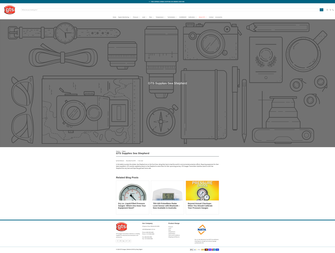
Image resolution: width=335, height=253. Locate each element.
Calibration (191, 17)
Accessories (218, 17)
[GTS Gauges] (9, 9)
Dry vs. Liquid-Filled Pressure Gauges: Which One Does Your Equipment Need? (132, 205)
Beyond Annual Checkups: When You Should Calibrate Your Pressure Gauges (200, 205)
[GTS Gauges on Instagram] (120, 241)
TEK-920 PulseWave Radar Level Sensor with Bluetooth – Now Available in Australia (166, 205)
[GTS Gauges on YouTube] (129, 241)
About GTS (202, 17)
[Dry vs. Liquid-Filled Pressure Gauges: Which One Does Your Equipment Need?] (132, 190)
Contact (211, 17)
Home (114, 17)
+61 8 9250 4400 (150, 234)
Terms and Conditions (174, 235)
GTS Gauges (123, 249)
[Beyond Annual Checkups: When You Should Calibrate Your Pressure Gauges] (202, 190)
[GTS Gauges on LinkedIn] (123, 241)
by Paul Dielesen (120, 160)
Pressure (135, 17)
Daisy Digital (139, 249)
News (124, 151)
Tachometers (171, 17)
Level (143, 17)
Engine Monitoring (123, 17)
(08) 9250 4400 (149, 232)
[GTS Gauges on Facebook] (117, 241)
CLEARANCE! (182, 17)
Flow (150, 17)
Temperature (159, 17)
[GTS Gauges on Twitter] (126, 241)
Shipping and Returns (174, 237)
